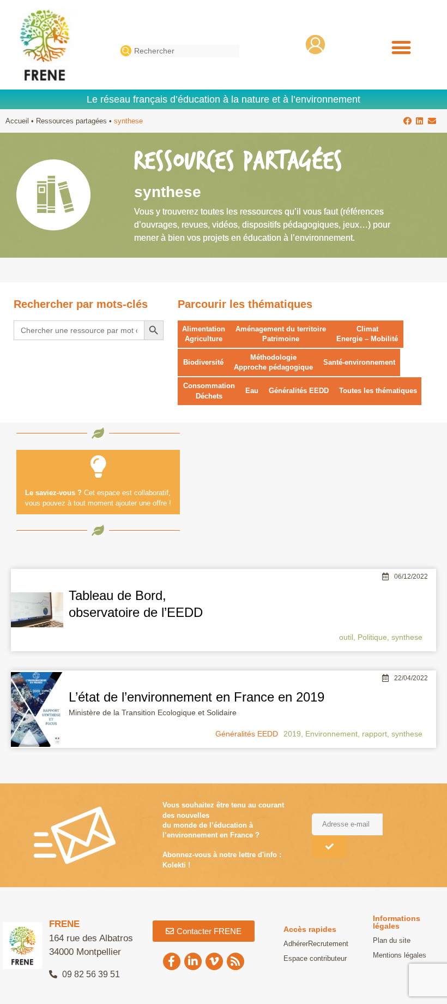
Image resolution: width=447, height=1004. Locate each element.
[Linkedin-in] (193, 961)
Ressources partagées (71, 121)
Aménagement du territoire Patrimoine (280, 334)
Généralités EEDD (299, 391)
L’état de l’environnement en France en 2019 (196, 697)
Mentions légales (399, 955)
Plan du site (391, 940)
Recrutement (328, 944)
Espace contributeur (315, 958)
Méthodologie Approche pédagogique (273, 362)
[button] (400, 47)
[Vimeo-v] (214, 961)
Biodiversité (203, 362)
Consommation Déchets (209, 391)
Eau (251, 391)
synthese (406, 637)
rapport (374, 733)
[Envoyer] (329, 847)
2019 (292, 733)
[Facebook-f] (171, 961)
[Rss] (235, 961)
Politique (372, 637)
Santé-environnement (359, 362)
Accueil (17, 121)
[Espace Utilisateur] (315, 44)
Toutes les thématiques (378, 391)
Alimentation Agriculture (203, 334)
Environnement (331, 733)
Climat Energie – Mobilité (367, 334)
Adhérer (295, 944)
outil (346, 637)
